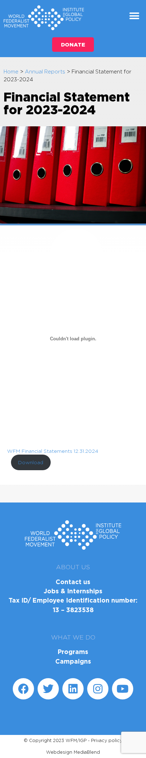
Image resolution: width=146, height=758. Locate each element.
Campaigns (73, 661)
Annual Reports (45, 71)
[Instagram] (97, 688)
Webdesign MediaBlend (73, 752)
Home (11, 71)
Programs (73, 651)
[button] (134, 16)
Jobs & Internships (73, 591)
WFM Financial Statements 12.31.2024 (52, 451)
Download (30, 462)
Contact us (73, 581)
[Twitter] (48, 688)
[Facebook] (23, 688)
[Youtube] (122, 688)
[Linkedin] (73, 688)
